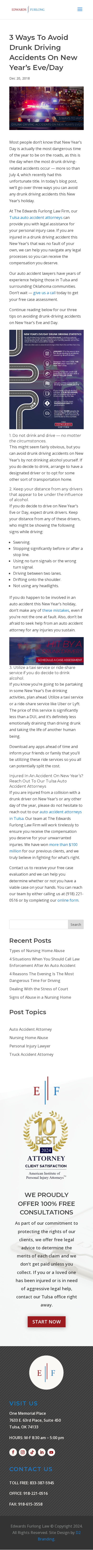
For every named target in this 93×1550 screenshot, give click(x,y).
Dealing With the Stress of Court (38, 989)
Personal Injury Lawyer (29, 1046)
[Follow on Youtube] (51, 1452)
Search (76, 924)
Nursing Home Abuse (28, 1037)
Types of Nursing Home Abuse (37, 950)
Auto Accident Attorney (30, 1029)
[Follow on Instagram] (22, 1452)
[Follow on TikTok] (32, 1452)
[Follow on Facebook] (13, 1452)
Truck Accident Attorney (31, 1054)
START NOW (46, 1321)
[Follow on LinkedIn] (42, 1452)
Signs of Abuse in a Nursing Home (40, 997)
